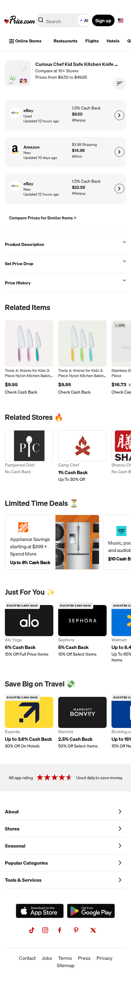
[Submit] (40, 21)
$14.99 (78, 150)
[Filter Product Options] (119, 83)
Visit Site (119, 115)
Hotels (113, 41)
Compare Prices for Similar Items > (42, 217)
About (12, 812)
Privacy (104, 958)
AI (86, 20)
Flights (92, 41)
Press (84, 958)
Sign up (103, 20)
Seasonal (15, 846)
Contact (27, 958)
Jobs (47, 958)
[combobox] (63, 20)
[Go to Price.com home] (19, 20)
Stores (12, 829)
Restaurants (65, 41)
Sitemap (66, 965)
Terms (65, 958)
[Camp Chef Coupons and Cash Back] (82, 456)
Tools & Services (23, 880)
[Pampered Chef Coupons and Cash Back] (29, 456)
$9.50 (77, 114)
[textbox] (120, 20)
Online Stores (28, 41)
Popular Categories (26, 863)
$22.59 (78, 187)
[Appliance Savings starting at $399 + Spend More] (52, 542)
